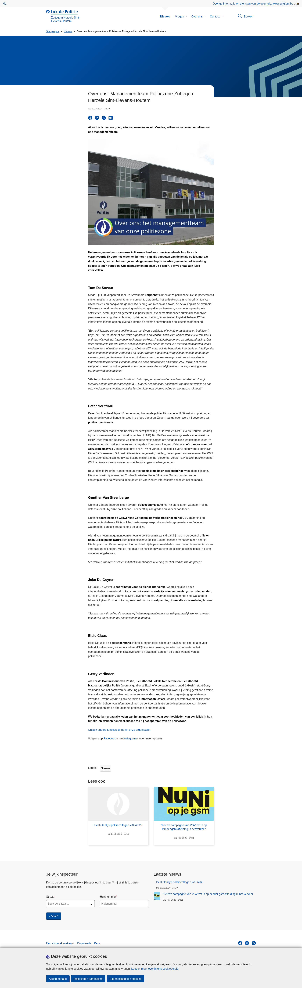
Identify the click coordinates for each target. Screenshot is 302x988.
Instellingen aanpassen (88, 978)
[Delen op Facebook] (90, 118)
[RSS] (254, 943)
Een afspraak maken (59, 943)
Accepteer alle (58, 978)
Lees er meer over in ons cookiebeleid (154, 968)
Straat (49, 896)
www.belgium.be (283, 3)
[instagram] (247, 943)
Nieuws (165, 16)
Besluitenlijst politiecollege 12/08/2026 (180, 882)
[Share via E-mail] (111, 118)
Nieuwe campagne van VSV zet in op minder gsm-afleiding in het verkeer (208, 894)
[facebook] (240, 943)
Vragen (179, 16)
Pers (97, 943)
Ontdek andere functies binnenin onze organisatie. (119, 729)
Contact (215, 16)
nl (4, 3)
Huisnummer (108, 896)
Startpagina (52, 31)
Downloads (84, 943)
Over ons (197, 16)
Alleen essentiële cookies (125, 978)
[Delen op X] (104, 118)
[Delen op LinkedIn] (97, 118)
